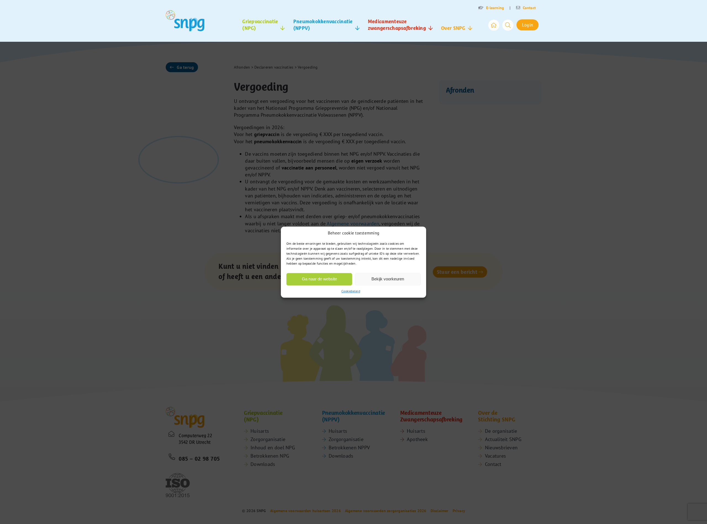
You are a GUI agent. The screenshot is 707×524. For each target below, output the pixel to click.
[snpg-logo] (185, 20)
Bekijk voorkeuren (387, 279)
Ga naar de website (319, 279)
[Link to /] (493, 25)
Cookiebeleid (350, 291)
